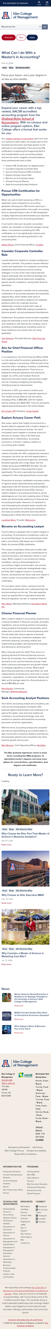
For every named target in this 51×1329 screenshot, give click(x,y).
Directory (8, 37)
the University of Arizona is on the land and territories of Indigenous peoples (25, 1290)
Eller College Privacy (14, 1150)
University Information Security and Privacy (25, 1320)
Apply (32, 37)
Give (21, 37)
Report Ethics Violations (25, 1154)
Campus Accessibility (36, 1150)
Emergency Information (19, 1147)
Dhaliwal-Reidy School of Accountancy (18, 120)
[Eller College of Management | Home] (25, 15)
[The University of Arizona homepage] (15, 3)
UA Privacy (37, 1147)
